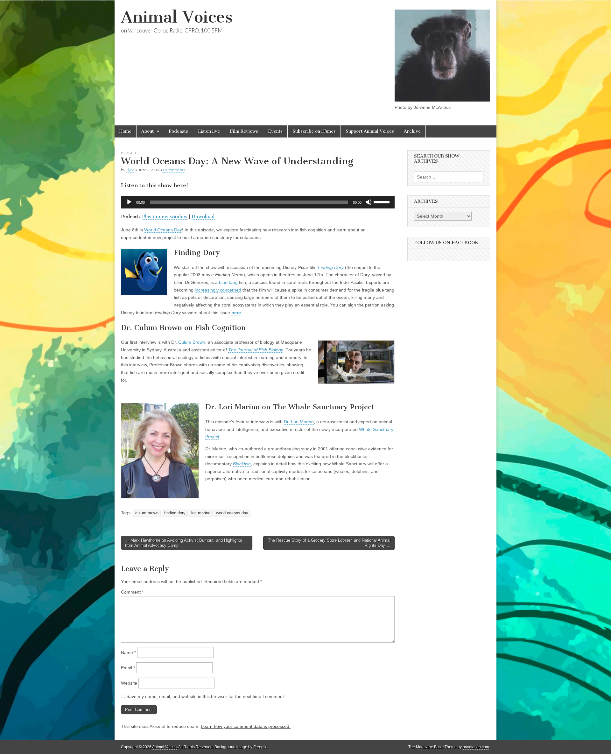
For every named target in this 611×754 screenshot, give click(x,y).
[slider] (382, 201)
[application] (258, 202)
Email (128, 667)
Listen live (209, 131)
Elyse (130, 169)
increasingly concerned (218, 289)
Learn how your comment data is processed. (246, 726)
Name (128, 652)
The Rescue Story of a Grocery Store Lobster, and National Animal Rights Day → (329, 543)
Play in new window (164, 216)
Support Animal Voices (370, 131)
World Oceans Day (163, 229)
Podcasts (178, 131)
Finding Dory (331, 267)
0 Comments (174, 169)
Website (129, 683)
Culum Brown (191, 342)
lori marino (200, 513)
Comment (132, 592)
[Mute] (368, 202)
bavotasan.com (476, 747)
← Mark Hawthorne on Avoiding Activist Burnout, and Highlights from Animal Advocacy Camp (183, 543)
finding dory (175, 513)
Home (125, 131)
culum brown (146, 513)
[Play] (129, 202)
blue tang (228, 282)
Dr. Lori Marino (299, 421)
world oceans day (232, 513)
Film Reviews (244, 131)
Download (203, 216)
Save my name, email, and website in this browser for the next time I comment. (205, 696)
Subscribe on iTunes (314, 131)
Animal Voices (177, 17)
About (147, 131)
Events (275, 131)
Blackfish (242, 463)
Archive (412, 131)
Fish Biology (271, 349)
